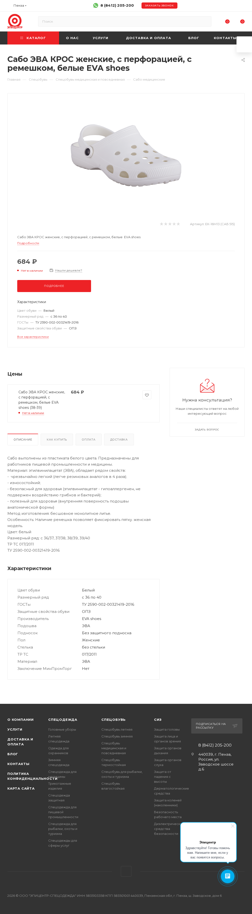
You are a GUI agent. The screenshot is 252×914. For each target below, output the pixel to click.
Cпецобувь (113, 720)
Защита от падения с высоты (162, 776)
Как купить (57, 439)
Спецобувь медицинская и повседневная (113, 748)
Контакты (18, 764)
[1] (161, 224)
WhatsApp (126, 871)
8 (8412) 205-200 (117, 5)
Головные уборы (62, 729)
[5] (178, 224)
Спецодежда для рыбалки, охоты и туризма (62, 829)
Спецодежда (62, 720)
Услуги (14, 729)
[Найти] (205, 21)
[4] (174, 224)
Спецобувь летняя (116, 729)
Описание (23, 439)
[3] (170, 224)
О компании (20, 720)
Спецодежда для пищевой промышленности (63, 812)
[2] (165, 224)
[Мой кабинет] (242, 6)
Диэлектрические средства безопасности (169, 829)
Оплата (88, 439)
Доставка (119, 439)
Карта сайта (21, 788)
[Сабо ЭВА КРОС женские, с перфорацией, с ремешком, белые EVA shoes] (126, 155)
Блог (12, 754)
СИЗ (157, 720)
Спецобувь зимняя (117, 736)
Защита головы (167, 729)
